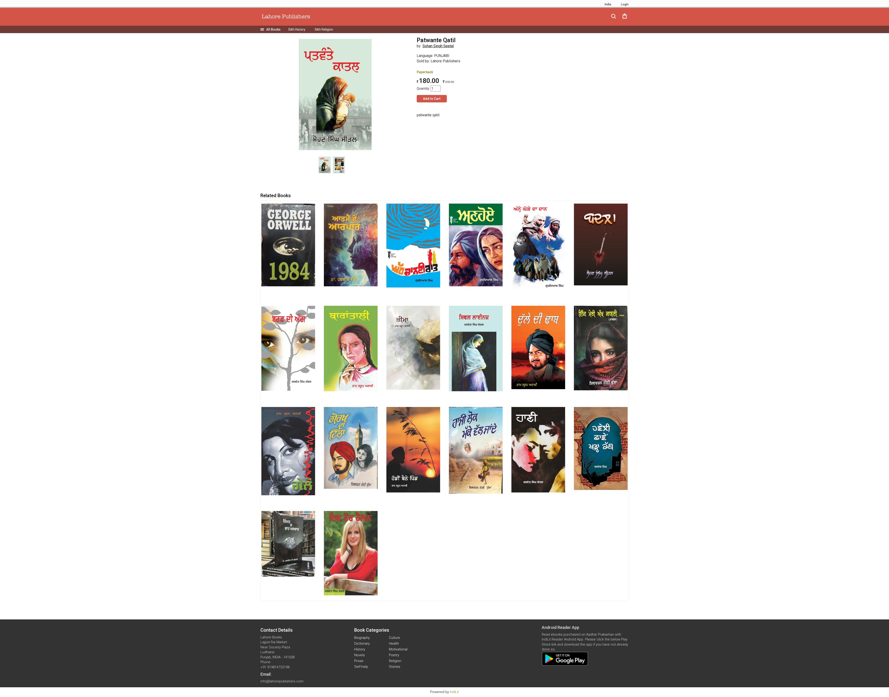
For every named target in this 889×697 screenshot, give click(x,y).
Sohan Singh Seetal (438, 46)
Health (394, 643)
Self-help (361, 667)
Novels (359, 655)
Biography (362, 638)
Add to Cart (432, 99)
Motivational (398, 649)
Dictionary (362, 643)
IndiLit (454, 692)
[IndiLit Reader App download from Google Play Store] (565, 658)
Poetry (394, 655)
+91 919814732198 (274, 667)
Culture (394, 638)
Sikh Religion (324, 29)
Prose (358, 661)
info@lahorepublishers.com (282, 681)
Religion (395, 661)
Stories (394, 667)
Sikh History (296, 29)
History (359, 649)
